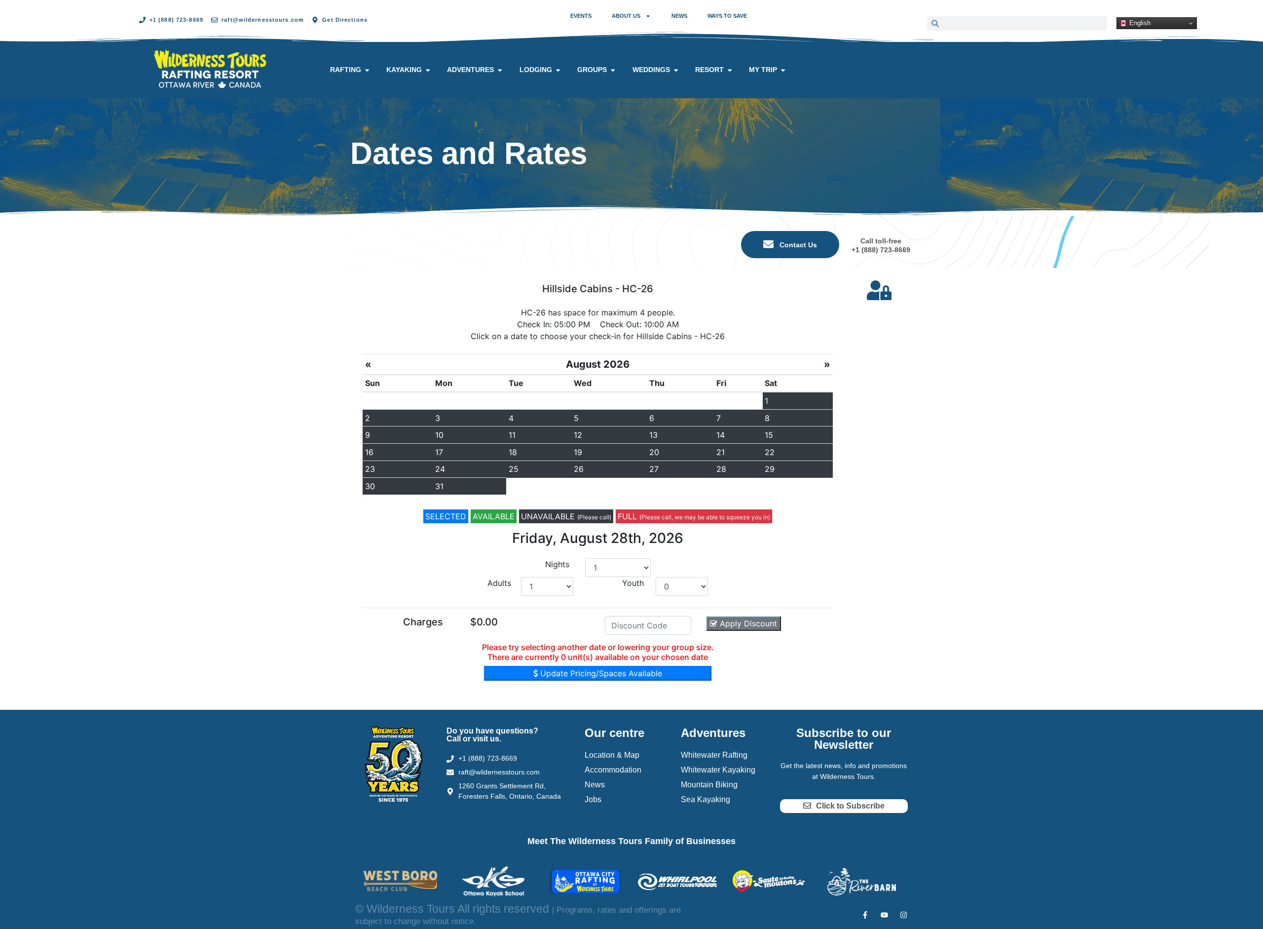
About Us (626, 16)
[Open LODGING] (558, 70)
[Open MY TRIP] (783, 70)
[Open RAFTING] (367, 70)
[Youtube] (884, 915)
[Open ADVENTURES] (499, 70)
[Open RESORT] (729, 70)
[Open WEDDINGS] (675, 70)
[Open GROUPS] (612, 70)
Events (581, 16)
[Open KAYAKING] (427, 70)
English (1139, 23)
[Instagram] (903, 915)
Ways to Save (727, 16)
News (679, 16)
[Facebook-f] (865, 915)
